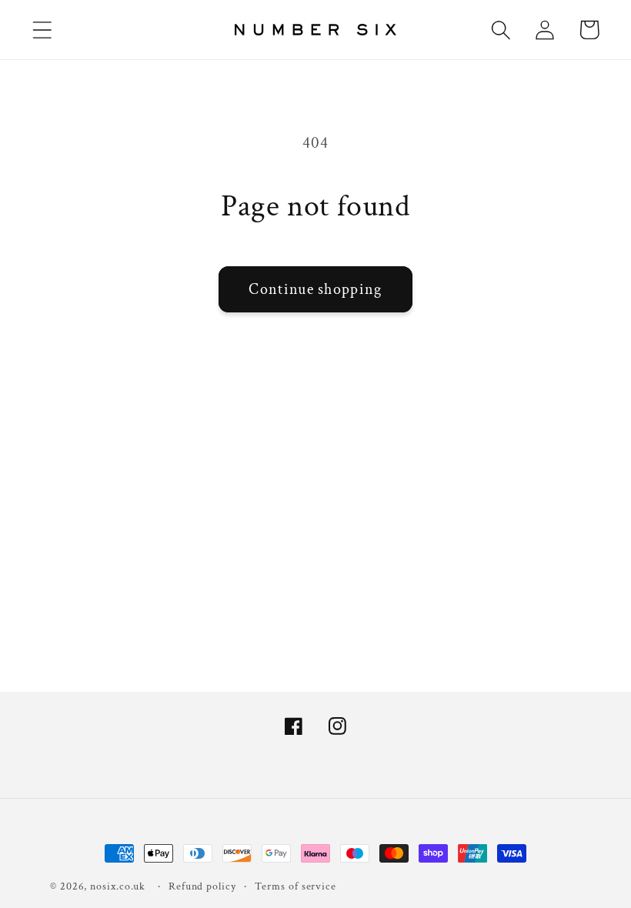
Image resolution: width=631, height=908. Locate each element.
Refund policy (202, 886)
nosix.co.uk (117, 886)
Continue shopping (315, 289)
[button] (42, 30)
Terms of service (295, 886)
